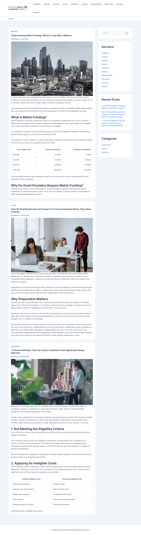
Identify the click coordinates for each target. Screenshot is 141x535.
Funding (56, 4)
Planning (14, 31)
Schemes (119, 4)
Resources (109, 4)
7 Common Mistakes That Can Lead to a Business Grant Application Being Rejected (113, 123)
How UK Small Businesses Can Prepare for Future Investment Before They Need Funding (113, 114)
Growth (13, 205)
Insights (85, 4)
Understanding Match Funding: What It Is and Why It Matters (41, 35)
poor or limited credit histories (72, 330)
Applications (15, 346)
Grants (65, 4)
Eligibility (36, 4)
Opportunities (96, 4)
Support (36, 12)
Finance (47, 4)
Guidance (74, 4)
